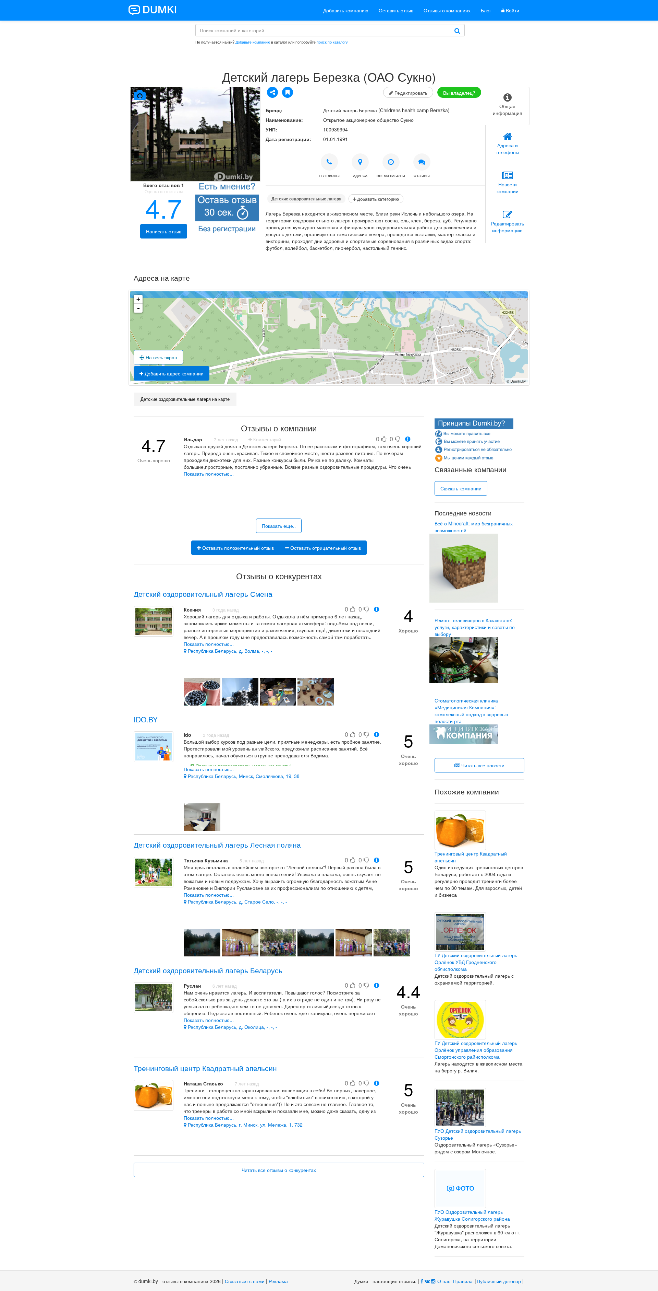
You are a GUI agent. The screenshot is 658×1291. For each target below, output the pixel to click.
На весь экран (160, 357)
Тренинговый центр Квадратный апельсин (205, 1068)
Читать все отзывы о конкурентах (279, 1169)
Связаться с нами (245, 1281)
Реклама (278, 1281)
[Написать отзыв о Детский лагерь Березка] (227, 209)
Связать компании (461, 488)
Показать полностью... (209, 473)
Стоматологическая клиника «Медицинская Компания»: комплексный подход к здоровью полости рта (471, 710)
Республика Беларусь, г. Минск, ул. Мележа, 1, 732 (244, 1124)
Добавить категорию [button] (377, 199)
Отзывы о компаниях (447, 10)
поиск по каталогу (332, 42)
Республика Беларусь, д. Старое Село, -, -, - (236, 901)
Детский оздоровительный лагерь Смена (203, 594)
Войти (511, 10)
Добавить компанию (345, 10)
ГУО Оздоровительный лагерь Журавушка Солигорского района (472, 1215)
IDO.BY (146, 719)
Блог (486, 10)
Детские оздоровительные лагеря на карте (185, 399)
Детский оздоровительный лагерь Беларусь (208, 970)
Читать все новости (482, 765)
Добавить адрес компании (173, 373)
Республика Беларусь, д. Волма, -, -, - (229, 650)
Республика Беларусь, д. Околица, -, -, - (231, 1026)
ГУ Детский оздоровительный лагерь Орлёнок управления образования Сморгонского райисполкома (476, 1049)
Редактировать (410, 92)
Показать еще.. (279, 525)
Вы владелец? (459, 92)
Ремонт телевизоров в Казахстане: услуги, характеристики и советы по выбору (475, 627)
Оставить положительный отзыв (237, 547)
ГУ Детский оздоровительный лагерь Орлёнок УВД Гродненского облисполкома (476, 962)
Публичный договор (499, 1281)
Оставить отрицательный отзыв (325, 547)
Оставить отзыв (396, 10)
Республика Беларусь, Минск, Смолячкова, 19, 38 (243, 775)
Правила (463, 1281)
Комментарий (266, 440)
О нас (443, 1281)
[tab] (507, 106)
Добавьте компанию (252, 42)
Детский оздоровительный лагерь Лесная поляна (217, 844)
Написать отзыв (163, 231)
